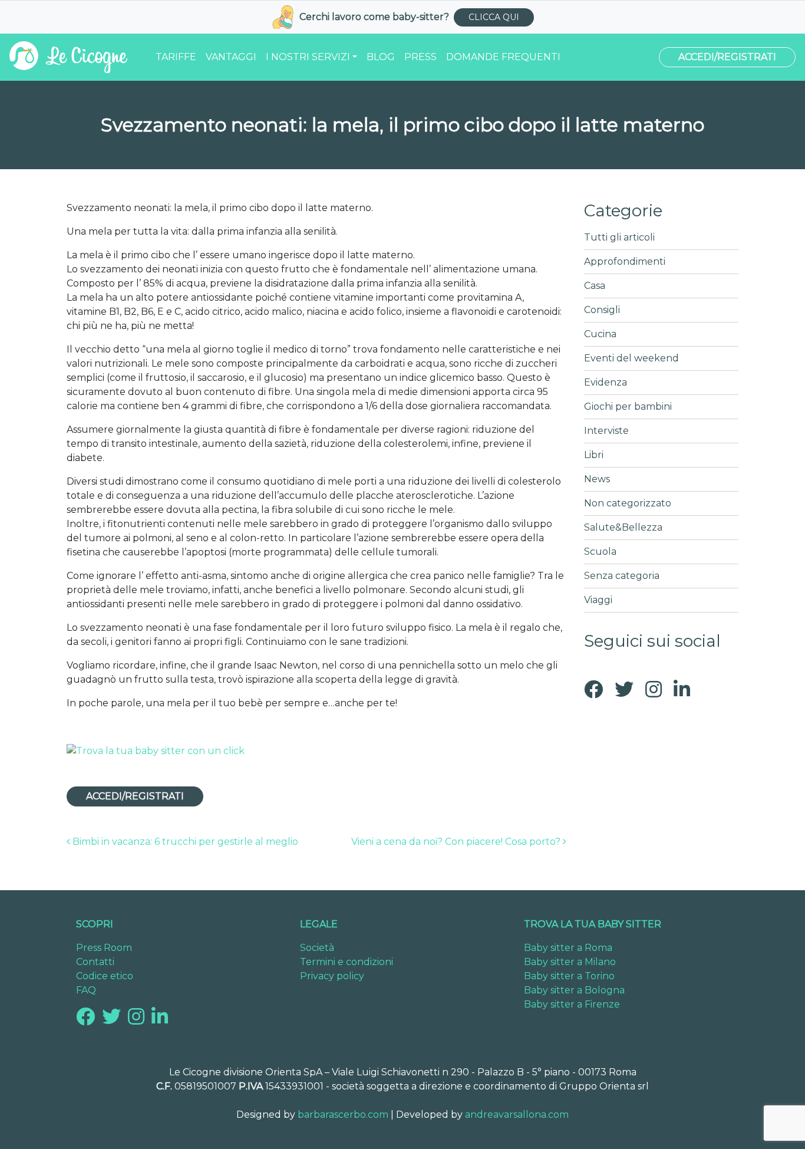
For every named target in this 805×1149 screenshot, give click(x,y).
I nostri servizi (308, 56)
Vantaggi (231, 56)
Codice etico (104, 976)
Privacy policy (332, 976)
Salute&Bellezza (623, 527)
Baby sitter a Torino (569, 976)
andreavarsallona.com (517, 1114)
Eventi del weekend (631, 358)
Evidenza (605, 382)
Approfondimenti (624, 261)
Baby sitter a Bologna (574, 990)
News (597, 479)
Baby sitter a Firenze (572, 1004)
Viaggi (598, 599)
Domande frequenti (503, 56)
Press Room (104, 947)
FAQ (86, 990)
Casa (594, 285)
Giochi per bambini (628, 406)
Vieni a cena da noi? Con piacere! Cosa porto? (457, 841)
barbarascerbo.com (343, 1114)
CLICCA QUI (494, 17)
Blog (381, 56)
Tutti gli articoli (619, 237)
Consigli (602, 309)
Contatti (95, 961)
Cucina (600, 334)
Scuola (600, 551)
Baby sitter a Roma (568, 947)
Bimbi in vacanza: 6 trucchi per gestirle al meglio (184, 841)
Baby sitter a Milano (570, 961)
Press (420, 56)
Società (317, 947)
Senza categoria (621, 575)
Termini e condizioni (346, 961)
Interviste (606, 430)
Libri (593, 454)
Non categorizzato (627, 503)
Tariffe (176, 56)
